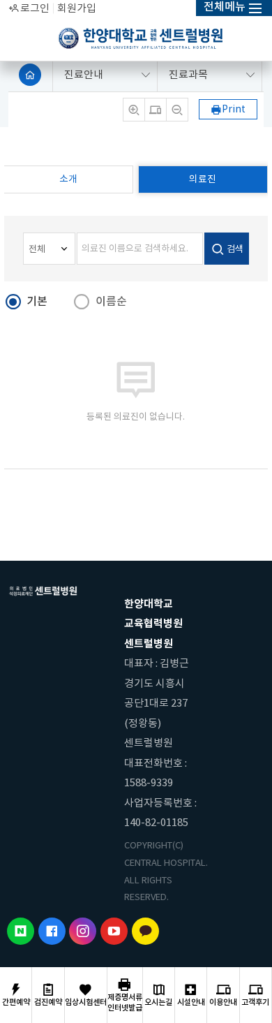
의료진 (202, 179)
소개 (68, 179)
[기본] (155, 110)
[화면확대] (134, 110)
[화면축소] (177, 110)
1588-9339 (148, 782)
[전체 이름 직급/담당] (49, 249)
